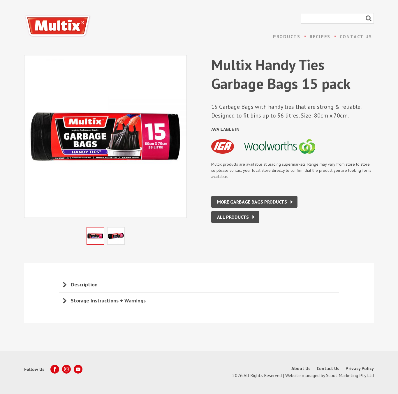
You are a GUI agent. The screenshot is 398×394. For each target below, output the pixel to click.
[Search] (368, 18)
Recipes (320, 36)
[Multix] (57, 26)
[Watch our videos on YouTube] (78, 369)
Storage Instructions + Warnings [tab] (108, 300)
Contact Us (356, 36)
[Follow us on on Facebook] (54, 369)
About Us (301, 368)
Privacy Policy (360, 368)
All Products (233, 217)
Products (286, 36)
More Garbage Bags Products (252, 202)
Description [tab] (84, 284)
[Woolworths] (284, 154)
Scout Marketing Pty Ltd (350, 375)
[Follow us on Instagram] (66, 369)
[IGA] (227, 154)
